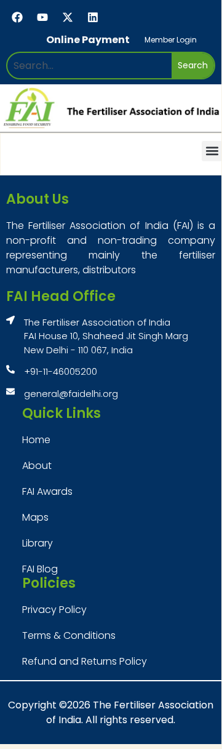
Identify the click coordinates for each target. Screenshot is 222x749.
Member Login (171, 39)
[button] (212, 151)
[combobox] (89, 65)
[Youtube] (42, 17)
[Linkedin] (93, 17)
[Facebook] (17, 17)
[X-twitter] (68, 17)
